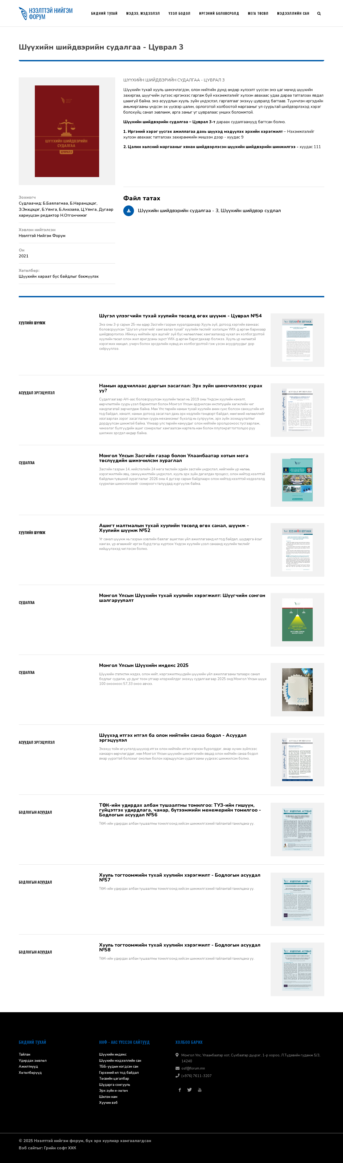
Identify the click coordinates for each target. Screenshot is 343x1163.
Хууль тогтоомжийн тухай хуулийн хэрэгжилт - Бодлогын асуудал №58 (179, 947)
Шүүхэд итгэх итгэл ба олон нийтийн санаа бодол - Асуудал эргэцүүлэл (173, 737)
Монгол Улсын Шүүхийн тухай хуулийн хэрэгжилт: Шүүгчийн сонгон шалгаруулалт (182, 598)
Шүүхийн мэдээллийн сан (120, 1060)
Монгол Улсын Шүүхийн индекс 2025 (144, 665)
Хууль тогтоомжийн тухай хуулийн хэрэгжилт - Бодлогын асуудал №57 (179, 877)
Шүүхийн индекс (112, 1054)
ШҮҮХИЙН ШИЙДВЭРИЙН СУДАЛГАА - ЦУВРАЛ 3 (174, 80)
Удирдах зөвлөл (33, 1060)
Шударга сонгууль (114, 1084)
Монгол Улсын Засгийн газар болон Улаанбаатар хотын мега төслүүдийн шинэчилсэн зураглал (173, 458)
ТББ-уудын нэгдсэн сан (118, 1066)
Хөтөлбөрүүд (30, 1072)
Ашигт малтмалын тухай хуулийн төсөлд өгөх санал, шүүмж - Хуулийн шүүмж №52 (174, 528)
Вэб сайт (28, 1148)
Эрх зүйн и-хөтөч (113, 1090)
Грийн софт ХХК (60, 1148)
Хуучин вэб (108, 1102)
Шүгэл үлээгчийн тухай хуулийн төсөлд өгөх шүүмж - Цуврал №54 (180, 315)
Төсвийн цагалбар (114, 1078)
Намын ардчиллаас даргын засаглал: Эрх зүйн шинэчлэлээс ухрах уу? (180, 388)
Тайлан (24, 1054)
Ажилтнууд (28, 1066)
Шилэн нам (108, 1096)
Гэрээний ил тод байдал (119, 1072)
